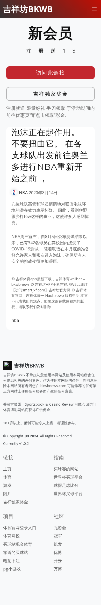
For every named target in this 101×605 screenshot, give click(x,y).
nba (15, 320)
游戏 (7, 485)
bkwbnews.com (53, 385)
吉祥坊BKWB (28, 8)
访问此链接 (50, 72)
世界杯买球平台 (68, 477)
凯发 (58, 544)
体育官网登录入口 (19, 527)
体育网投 (11, 536)
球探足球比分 (66, 485)
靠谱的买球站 (15, 552)
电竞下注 (11, 560)
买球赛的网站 (66, 469)
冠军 (58, 536)
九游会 (60, 527)
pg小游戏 (12, 569)
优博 (58, 552)
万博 (58, 569)
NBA (23, 192)
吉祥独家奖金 (50, 93)
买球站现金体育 (17, 544)
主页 (7, 469)
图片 (7, 493)
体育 (7, 477)
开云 (58, 560)
